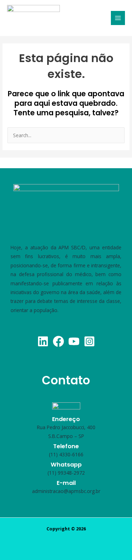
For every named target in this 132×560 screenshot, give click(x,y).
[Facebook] (58, 341)
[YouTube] (74, 341)
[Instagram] (89, 341)
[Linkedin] (43, 341)
